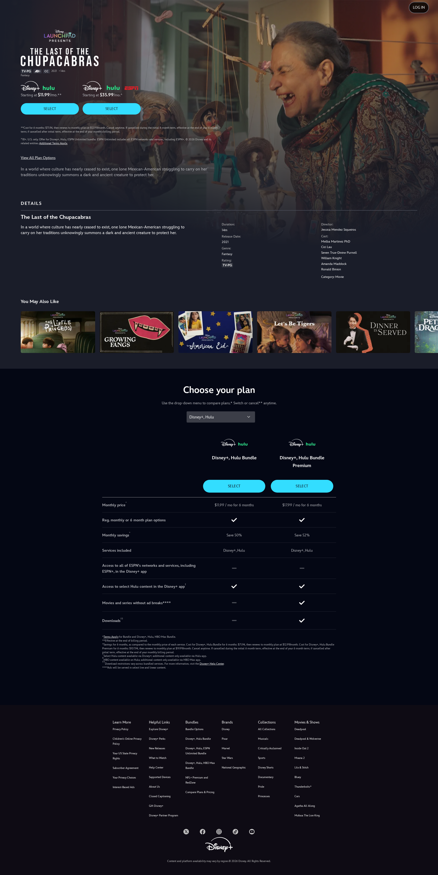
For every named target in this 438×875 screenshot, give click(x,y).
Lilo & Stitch (301, 767)
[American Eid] (215, 332)
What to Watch (157, 758)
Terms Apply (111, 636)
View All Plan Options (38, 158)
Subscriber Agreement (125, 768)
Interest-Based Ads (124, 787)
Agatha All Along (305, 805)
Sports (261, 758)
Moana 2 (300, 758)
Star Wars (227, 758)
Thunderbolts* (303, 786)
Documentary (265, 777)
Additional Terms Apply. (53, 143)
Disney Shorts (266, 767)
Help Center (156, 767)
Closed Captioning (160, 796)
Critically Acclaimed (270, 748)
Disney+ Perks (157, 738)
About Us (154, 786)
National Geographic (234, 767)
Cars (297, 796)
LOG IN (419, 7)
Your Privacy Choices (124, 777)
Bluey (298, 777)
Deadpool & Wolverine (308, 738)
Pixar (225, 738)
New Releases (157, 748)
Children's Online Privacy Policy (127, 741)
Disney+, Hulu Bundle (198, 738)
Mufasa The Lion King (307, 815)
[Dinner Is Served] (373, 332)
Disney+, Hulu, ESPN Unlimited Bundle (197, 751)
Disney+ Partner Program (163, 815)
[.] (186, 831)
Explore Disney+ (158, 729)
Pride (261, 786)
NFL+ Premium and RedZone (196, 780)
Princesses (264, 796)
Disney (225, 729)
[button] (164, 722)
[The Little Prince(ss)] (58, 332)
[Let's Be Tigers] (294, 332)
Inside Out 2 (301, 748)
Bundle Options (194, 729)
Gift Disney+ (156, 805)
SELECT (50, 109)
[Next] (429, 331)
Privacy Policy (120, 729)
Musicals (263, 738)
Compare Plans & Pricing (199, 792)
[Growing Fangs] (137, 332)
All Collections (266, 729)
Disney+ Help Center (212, 663)
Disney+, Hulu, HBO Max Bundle (200, 765)
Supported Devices (160, 777)
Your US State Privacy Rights (125, 756)
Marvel (226, 748)
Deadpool (300, 729)
